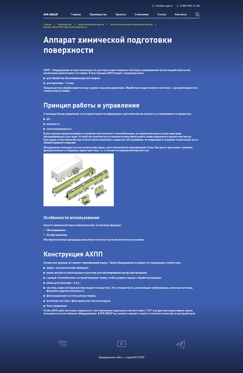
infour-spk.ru (164, 5)
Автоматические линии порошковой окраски (131, 24)
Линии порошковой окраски (91, 24)
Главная (76, 14)
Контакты (181, 14)
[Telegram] (180, 350)
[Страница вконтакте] (62, 347)
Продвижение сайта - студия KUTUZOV (121, 357)
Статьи (162, 14)
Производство (98, 14)
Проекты (121, 14)
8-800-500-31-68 (190, 5)
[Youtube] (121, 348)
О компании (141, 14)
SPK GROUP (50, 14)
